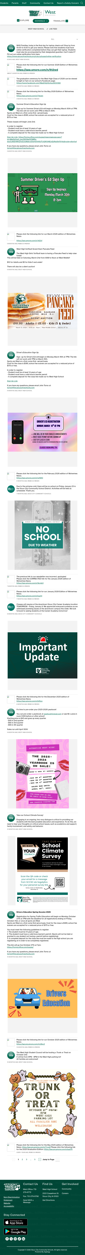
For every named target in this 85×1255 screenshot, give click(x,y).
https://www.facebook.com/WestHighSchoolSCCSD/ (38, 83)
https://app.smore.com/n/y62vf (29, 240)
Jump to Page (48, 1159)
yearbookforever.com (52, 714)
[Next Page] (39, 1159)
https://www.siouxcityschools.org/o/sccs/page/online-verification (34, 56)
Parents (15, 3)
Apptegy (47, 1252)
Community (35, 3)
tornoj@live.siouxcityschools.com (21, 148)
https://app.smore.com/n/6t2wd (37, 69)
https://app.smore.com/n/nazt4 (29, 596)
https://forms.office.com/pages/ (20, 947)
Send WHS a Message (28, 1201)
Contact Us (48, 3)
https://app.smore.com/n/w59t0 (29, 478)
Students (4, 3)
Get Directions (48, 1200)
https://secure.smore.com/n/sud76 (58, 1149)
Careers (65, 1193)
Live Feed (53, 29)
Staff (24, 3)
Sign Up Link (12, 137)
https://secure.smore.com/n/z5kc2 (30, 1044)
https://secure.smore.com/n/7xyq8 (36, 1147)
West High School (36, 29)
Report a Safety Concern (68, 3)
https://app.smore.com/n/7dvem (29, 96)
